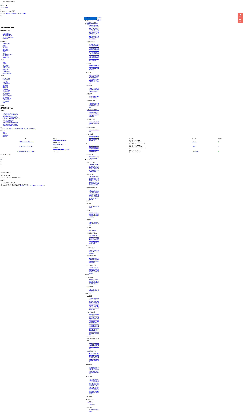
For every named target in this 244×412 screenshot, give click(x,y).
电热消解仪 (92, 114)
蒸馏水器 (94, 103)
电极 (97, 184)
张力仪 (96, 235)
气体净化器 (92, 140)
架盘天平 (94, 171)
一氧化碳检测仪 (92, 321)
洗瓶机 (92, 158)
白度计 (93, 289)
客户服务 (88, 21)
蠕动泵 (90, 148)
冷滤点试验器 (6, 91)
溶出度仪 (94, 367)
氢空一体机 (91, 139)
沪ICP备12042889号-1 (24, 185)
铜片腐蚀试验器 (6, 93)
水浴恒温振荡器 (94, 89)
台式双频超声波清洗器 (94, 52)
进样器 (91, 199)
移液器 (90, 156)
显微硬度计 (91, 215)
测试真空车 (91, 409)
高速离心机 (96, 75)
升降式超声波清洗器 (93, 56)
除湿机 (93, 156)
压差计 (97, 316)
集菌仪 (91, 259)
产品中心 (99, 20)
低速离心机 (91, 75)
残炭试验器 (92, 388)
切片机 (96, 115)
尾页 (10, 154)
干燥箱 (16, 13)
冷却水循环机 (94, 97)
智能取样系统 (6, 57)
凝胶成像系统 (93, 269)
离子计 (95, 178)
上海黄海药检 (6, 135)
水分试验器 (5, 82)
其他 (92, 393)
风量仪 (93, 318)
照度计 (93, 317)
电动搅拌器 (96, 122)
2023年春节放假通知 (7, 121)
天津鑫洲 (5, 136)
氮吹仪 (92, 104)
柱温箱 (90, 404)
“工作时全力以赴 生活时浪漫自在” (10, 117)
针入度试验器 (6, 101)
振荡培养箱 (95, 91)
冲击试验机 (94, 206)
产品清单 (3, 7)
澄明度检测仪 (6, 69)
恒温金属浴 (93, 39)
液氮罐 (90, 251)
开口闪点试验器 (92, 379)
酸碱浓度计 (95, 180)
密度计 (92, 237)
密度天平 (93, 166)
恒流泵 (93, 148)
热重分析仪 (94, 230)
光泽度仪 (93, 290)
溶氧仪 (97, 176)
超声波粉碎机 (95, 251)
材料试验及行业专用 (18, 128)
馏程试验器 (92, 383)
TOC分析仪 (91, 306)
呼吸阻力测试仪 (92, 343)
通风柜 (96, 156)
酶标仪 (90, 258)
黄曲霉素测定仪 (6, 50)
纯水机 (90, 103)
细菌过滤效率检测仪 (7, 34)
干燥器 (90, 411)
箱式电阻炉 (92, 36)
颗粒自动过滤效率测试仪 (8, 37)
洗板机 (93, 258)
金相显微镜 (91, 282)
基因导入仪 (93, 270)
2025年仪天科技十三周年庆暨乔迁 (10, 114)
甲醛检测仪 (95, 322)
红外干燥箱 (93, 28)
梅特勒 (7, 13)
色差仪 (92, 291)
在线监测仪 (94, 308)
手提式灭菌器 (92, 65)
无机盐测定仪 (95, 304)
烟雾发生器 (92, 326)
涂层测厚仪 (91, 222)
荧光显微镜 (96, 281)
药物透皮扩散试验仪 (7, 73)
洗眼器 (95, 158)
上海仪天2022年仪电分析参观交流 (10, 122)
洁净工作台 (91, 250)
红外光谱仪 (95, 195)
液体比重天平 (94, 168)
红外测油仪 (96, 305)
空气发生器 (91, 138)
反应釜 (92, 116)
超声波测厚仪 (92, 223)
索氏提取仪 (93, 105)
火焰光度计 (92, 192)
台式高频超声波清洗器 (94, 51)
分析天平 (91, 164)
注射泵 (91, 150)
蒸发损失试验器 (6, 99)
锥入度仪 (96, 237)
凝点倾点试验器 (93, 385)
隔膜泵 (92, 147)
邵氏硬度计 (96, 215)
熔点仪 (90, 230)
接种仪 (94, 259)
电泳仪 (90, 267)
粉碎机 (90, 130)
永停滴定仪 (95, 182)
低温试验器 (92, 384)
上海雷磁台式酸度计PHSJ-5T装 (10, 116)
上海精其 (5, 133)
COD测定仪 (91, 298)
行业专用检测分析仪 (93, 283)
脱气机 (93, 404)
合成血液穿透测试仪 (7, 35)
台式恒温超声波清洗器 (94, 55)
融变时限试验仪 (92, 369)
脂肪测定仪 (91, 355)
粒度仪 (93, 235)
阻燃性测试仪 (6, 38)
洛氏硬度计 (96, 213)
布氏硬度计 (91, 214)
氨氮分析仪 (95, 179)
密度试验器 (5, 86)
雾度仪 (96, 290)
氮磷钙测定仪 (92, 356)
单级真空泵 (94, 151)
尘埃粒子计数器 (92, 314)
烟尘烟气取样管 (94, 333)
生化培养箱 (23, 13)
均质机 (93, 123)
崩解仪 (90, 367)
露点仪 (92, 242)
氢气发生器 (91, 136)
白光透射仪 (96, 409)
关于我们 (88, 24)
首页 (7, 128)
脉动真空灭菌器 (93, 68)
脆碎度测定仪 (6, 65)
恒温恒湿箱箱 (94, 31)
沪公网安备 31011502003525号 (38, 185)
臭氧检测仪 (96, 320)
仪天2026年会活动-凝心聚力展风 (10, 113)
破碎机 (93, 130)
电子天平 (95, 164)
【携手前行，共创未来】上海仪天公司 (11, 118)
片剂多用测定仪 (6, 71)
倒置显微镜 (91, 281)
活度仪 (93, 243)
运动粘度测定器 (6, 83)
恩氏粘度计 (95, 380)
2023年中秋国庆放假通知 (8, 120)
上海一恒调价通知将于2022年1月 (10, 125)
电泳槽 (93, 267)
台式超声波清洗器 (93, 44)
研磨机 (96, 130)
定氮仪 (97, 353)
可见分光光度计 (92, 190)
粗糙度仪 (96, 241)
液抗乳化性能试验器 (7, 95)
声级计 (90, 317)
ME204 (19, 13)
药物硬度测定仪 (95, 368)
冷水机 (96, 357)
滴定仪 (93, 357)
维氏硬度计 (91, 213)
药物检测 (26, 128)
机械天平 (96, 170)
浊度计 (90, 289)
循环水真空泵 (92, 146)
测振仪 (92, 241)
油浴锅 (96, 37)
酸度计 (90, 176)
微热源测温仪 (6, 55)
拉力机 (90, 206)
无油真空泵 (96, 147)
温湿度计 (94, 316)
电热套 (90, 112)
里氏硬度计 (96, 214)
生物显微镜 (91, 279)
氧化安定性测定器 (94, 391)
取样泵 (94, 150)
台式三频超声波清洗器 (94, 53)
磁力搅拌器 (11, 13)
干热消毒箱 (93, 27)
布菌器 (93, 262)
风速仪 (92, 320)
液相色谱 (94, 196)
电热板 (93, 112)
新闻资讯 (88, 23)
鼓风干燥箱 (91, 25)
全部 (4, 132)
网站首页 (99, 17)
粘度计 (90, 235)
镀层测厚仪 (96, 222)
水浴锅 (93, 37)
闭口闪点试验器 (6, 79)
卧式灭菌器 (92, 67)
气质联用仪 (92, 198)
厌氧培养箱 (94, 35)
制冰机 (90, 96)
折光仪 (96, 289)
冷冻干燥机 (94, 96)
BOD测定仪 (93, 302)
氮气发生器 (96, 136)
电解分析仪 (93, 184)
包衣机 (93, 371)
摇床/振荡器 (91, 88)
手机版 (6, 7)
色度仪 (95, 306)
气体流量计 (92, 325)
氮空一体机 (96, 138)
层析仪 (91, 273)
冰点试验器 (5, 89)
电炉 (96, 112)
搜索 (13, 11)
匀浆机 (90, 123)
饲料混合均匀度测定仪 (8, 54)
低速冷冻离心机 (92, 76)
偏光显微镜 (96, 279)
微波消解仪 (92, 115)
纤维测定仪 (96, 355)
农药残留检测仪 (92, 353)
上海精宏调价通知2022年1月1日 (10, 124)
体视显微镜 (96, 282)
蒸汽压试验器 (6, 97)
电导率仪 (94, 176)
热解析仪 (96, 104)
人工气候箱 (92, 33)
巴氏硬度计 (91, 217)
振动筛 (92, 239)
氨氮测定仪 (94, 300)
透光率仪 (96, 242)
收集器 (92, 253)
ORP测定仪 (91, 178)
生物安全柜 (96, 250)
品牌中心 (99, 19)
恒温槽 (96, 36)
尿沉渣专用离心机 (94, 79)
